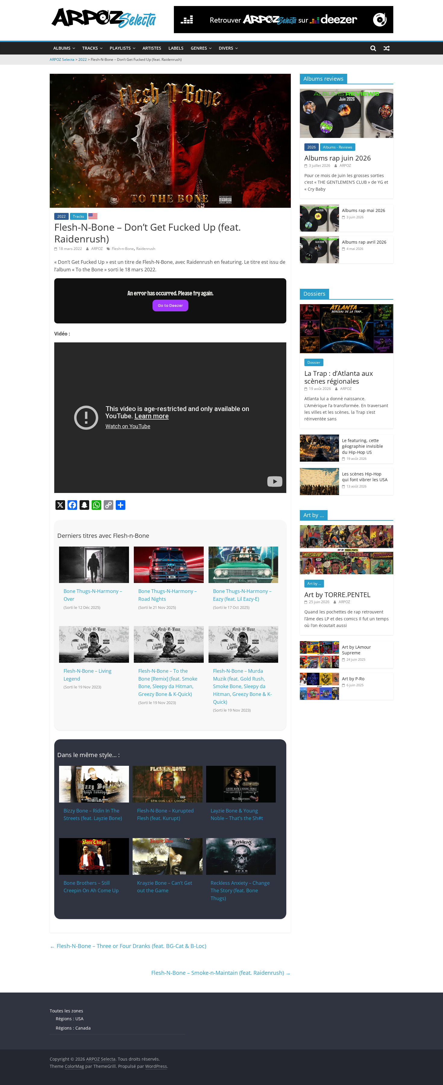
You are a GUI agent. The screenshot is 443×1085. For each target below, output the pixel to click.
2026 (311, 147)
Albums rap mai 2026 (363, 210)
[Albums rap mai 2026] (319, 207)
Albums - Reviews (337, 147)
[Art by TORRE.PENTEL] (346, 528)
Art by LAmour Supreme (356, 650)
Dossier (313, 362)
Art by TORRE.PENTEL (337, 594)
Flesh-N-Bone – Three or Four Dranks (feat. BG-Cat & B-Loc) (128, 945)
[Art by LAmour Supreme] (319, 644)
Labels (176, 48)
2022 (61, 216)
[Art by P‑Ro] (319, 676)
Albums (62, 48)
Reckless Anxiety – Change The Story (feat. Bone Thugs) (240, 891)
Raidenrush (145, 248)
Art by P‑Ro (353, 678)
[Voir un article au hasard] (386, 48)
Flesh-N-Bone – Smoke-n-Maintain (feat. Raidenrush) (221, 972)
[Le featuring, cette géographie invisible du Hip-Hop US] (319, 438)
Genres (199, 48)
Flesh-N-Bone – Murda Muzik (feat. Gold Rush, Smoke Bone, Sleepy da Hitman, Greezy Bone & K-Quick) (242, 686)
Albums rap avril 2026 (364, 242)
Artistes (152, 48)
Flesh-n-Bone (123, 248)
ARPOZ (97, 248)
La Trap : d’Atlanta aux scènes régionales (338, 377)
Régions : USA (69, 1018)
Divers (226, 48)
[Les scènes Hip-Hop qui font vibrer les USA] (319, 471)
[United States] (92, 216)
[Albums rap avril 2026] (319, 239)
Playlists (120, 48)
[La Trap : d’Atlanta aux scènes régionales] (346, 307)
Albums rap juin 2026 (337, 157)
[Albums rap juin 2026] (346, 92)
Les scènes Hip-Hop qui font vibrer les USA (365, 477)
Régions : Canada (73, 1028)
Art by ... (314, 583)
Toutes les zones (66, 1011)
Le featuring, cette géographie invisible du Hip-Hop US (362, 446)
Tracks (90, 48)
